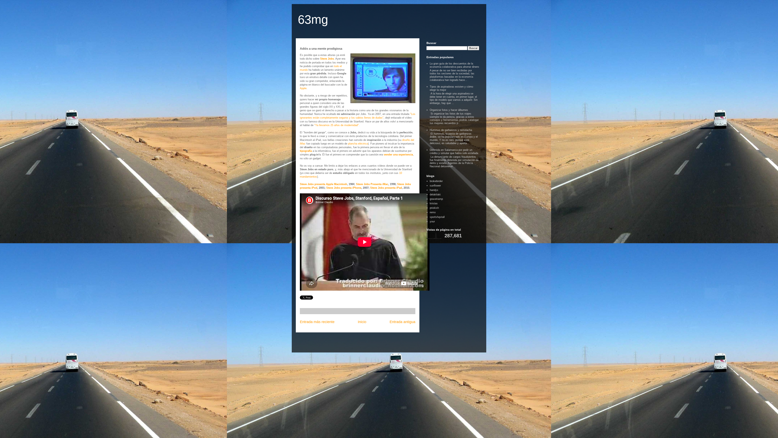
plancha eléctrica (358, 143)
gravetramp (436, 198)
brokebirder (436, 181)
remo (433, 212)
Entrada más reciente (317, 322)
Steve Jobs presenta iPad (386, 187)
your (432, 221)
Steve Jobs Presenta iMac (372, 184)
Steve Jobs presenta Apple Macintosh (323, 184)
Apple (303, 88)
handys (434, 190)
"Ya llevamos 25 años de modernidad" (336, 125)
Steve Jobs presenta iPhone (343, 187)
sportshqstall (437, 216)
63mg (313, 19)
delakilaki (435, 194)
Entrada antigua (402, 322)
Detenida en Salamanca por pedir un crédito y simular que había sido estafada (454, 151)
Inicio (362, 322)
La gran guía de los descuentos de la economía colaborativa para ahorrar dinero (454, 65)
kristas (434, 203)
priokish (434, 207)
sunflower (435, 185)
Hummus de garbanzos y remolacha (451, 130)
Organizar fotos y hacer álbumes (449, 109)
